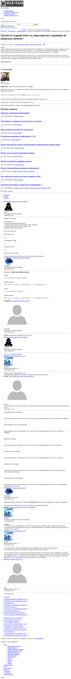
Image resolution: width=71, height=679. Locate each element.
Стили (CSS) (11, 657)
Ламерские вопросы (13, 652)
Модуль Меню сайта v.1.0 (17, 356)
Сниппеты (7, 671)
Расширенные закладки (19, 488)
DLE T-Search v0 (9, 631)
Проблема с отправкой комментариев (15, 113)
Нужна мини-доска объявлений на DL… (16, 608)
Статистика (7, 673)
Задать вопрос (5, 7)
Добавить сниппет (9, 14)
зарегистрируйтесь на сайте (31, 105)
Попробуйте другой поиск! (43, 29)
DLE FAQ (4, 31)
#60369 (30, 86)
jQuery (9, 659)
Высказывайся (39, 638)
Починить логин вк (10, 607)
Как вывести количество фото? (18, 201)
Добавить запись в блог (11, 15)
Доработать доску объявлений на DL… (16, 601)
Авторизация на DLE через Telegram (15, 629)
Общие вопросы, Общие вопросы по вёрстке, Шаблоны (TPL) (32, 188)
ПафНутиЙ (4, 86)
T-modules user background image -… (15, 627)
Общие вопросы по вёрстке (33, 44)
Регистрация (10, 26)
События (6, 195)
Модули (6, 198)
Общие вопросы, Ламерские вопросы (24, 171)
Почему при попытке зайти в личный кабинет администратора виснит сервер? (30, 145)
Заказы (6, 196)
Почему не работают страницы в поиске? (16, 161)
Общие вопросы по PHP (15, 651)
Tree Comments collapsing (12, 622)
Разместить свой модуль (11, 12)
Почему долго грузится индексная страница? (18, 153)
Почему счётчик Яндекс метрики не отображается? (20, 168)
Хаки (9, 662)
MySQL (10, 663)
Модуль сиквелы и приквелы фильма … (16, 614)
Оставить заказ (8, 10)
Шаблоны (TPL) (12, 655)
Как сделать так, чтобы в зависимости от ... (22, 376)
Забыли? (3, 26)
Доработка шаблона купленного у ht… (16, 599)
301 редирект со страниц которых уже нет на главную (21, 121)
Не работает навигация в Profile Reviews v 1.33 (18, 136)
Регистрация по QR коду (12, 610)
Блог (5, 666)
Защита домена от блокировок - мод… (16, 624)
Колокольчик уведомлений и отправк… (16, 635)
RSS (23, 638)
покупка (7, 597)
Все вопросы (12, 31)
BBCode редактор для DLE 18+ (14, 618)
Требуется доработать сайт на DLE (15, 612)
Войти (35, 24)
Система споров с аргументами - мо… (16, 633)
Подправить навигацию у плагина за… (16, 605)
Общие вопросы (22, 31)
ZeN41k (3, 44)
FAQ (5, 644)
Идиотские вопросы (14, 654)
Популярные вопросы (14, 646)
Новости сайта (8, 665)
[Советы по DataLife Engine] (12, 6)
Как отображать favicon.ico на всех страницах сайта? (21, 176)
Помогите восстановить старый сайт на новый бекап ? (21, 185)
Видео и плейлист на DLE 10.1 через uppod (17, 130)
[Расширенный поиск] (17, 28)
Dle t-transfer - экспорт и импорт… (14, 625)
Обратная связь (8, 674)
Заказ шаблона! (9, 603)
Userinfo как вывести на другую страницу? (22, 507)
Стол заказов (8, 668)
